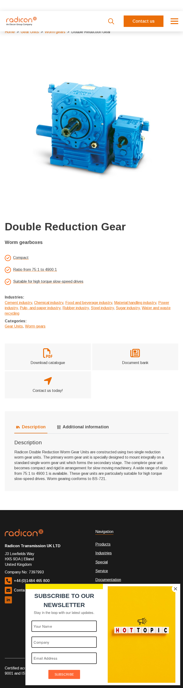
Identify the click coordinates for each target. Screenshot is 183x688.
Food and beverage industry (88, 303)
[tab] (30, 427)
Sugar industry (128, 308)
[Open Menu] (174, 21)
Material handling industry (135, 303)
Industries (103, 553)
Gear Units (30, 32)
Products (103, 544)
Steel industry (102, 308)
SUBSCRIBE (64, 674)
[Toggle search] (111, 21)
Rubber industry (75, 308)
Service (101, 571)
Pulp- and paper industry (40, 308)
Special (101, 562)
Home (10, 32)
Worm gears (55, 32)
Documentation (108, 580)
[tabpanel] (91, 460)
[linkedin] (8, 599)
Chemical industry (48, 303)
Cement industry (18, 303)
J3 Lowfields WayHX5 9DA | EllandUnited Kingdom (19, 559)
